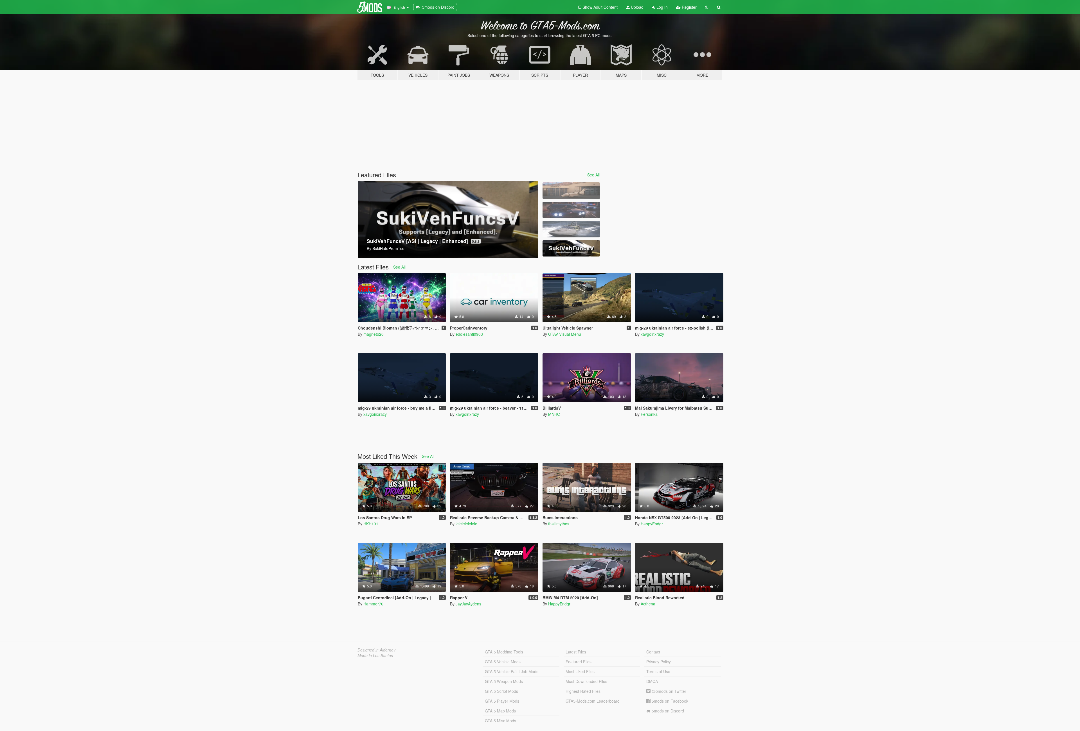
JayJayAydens (468, 604)
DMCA (652, 681)
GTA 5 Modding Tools (504, 652)
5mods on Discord (667, 711)
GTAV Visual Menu (564, 334)
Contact (653, 652)
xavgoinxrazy (652, 334)
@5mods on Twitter (668, 691)
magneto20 (373, 334)
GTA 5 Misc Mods (500, 720)
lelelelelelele (466, 523)
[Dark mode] (707, 7)
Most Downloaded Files (586, 681)
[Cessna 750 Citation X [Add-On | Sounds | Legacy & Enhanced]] (571, 190)
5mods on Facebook (669, 701)
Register (689, 7)
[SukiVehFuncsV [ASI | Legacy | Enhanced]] (571, 248)
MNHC (554, 414)
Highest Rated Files (583, 691)
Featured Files (578, 661)
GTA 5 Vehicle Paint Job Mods (511, 671)
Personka (649, 414)
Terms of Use (658, 671)
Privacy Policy (658, 661)
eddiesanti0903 (469, 334)
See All (593, 175)
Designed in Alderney (376, 650)
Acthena (648, 604)
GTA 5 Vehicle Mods (503, 661)
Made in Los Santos (375, 655)
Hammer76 (373, 604)
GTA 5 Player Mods (502, 701)
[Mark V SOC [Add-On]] (571, 229)
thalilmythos (558, 523)
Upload (637, 7)
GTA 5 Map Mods (500, 711)
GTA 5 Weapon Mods (504, 681)
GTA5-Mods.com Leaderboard (593, 701)
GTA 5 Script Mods (501, 691)
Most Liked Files (580, 671)
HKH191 (370, 523)
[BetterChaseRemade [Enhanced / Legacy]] (571, 210)
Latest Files (576, 652)
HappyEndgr (652, 523)
